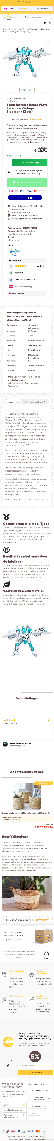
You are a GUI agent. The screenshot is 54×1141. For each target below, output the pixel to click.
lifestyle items (21, 862)
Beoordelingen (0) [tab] (38, 402)
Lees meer (34, 142)
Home (4, 29)
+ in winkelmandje (30, 162)
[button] (14, 1104)
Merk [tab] (25, 402)
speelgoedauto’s (32, 845)
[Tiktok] (8, 1065)
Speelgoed (13, 29)
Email (7, 1104)
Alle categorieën (27, 231)
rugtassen (6, 865)
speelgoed (6, 845)
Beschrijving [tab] (14, 402)
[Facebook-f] (5, 1061)
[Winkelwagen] (49, 23)
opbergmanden (40, 848)
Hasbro (13, 101)
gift (13, 237)
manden (26, 848)
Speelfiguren (24, 29)
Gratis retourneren (27, 2)
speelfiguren (18, 845)
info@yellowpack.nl (13, 1110)
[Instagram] (11, 1061)
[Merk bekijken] (14, 255)
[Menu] (6, 23)
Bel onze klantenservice (11, 1116)
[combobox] (38, 17)
